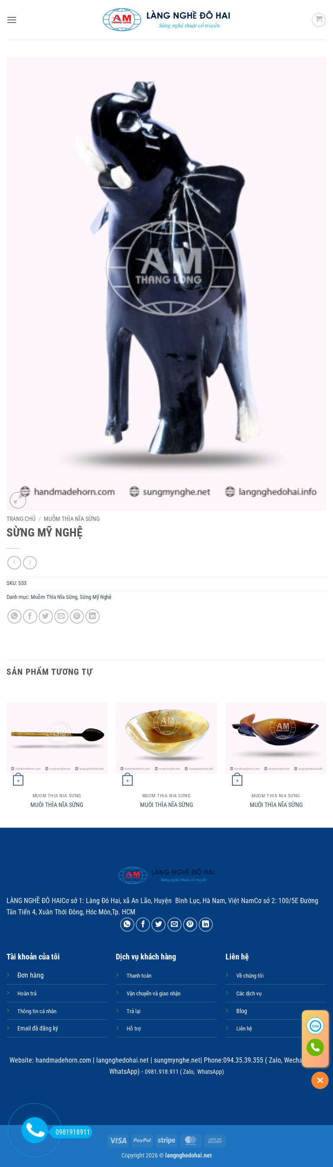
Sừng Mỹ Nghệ (95, 597)
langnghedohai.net (122, 1060)
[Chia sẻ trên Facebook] (30, 616)
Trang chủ (21, 518)
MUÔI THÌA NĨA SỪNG (56, 805)
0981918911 (73, 1132)
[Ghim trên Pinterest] (77, 616)
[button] (12, 19)
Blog (241, 1011)
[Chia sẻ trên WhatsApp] (14, 616)
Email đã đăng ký (37, 1028)
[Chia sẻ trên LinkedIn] (92, 616)
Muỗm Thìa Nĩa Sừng (72, 518)
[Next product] (14, 562)
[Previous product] (29, 562)
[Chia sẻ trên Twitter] (46, 616)
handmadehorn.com (62, 1060)
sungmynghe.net (176, 1060)
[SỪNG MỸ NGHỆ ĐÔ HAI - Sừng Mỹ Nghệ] (167, 19)
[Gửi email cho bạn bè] (61, 616)
